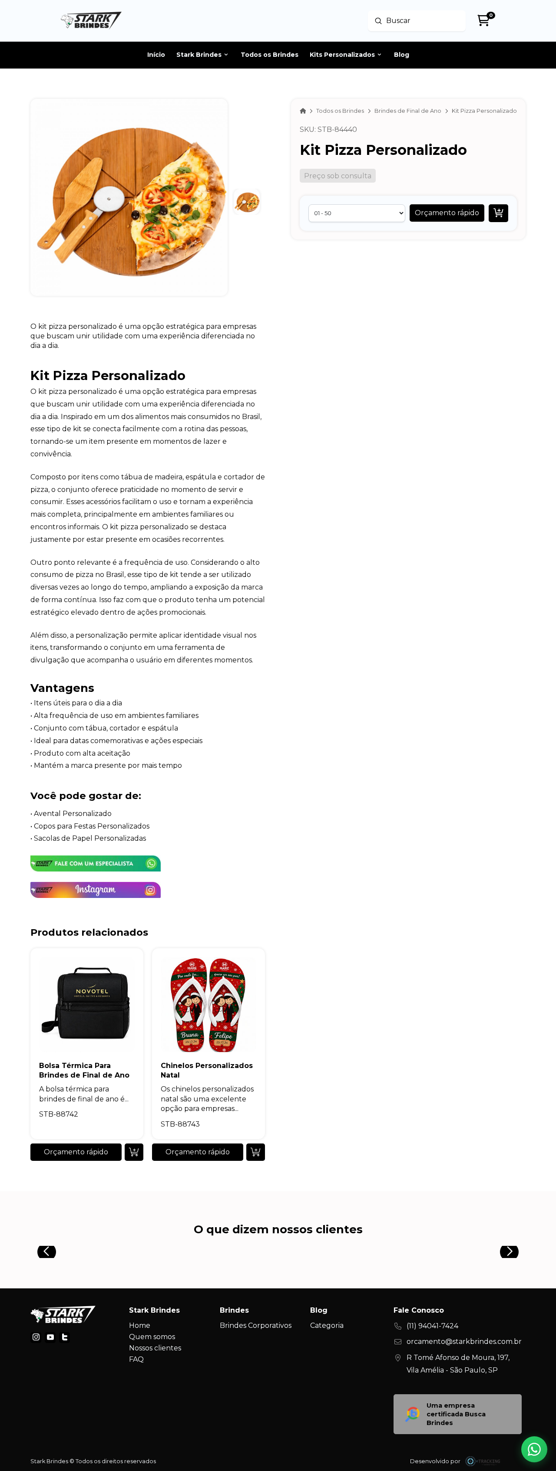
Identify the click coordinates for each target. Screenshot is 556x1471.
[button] (447, 213)
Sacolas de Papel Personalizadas (90, 838)
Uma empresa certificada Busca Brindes (456, 1414)
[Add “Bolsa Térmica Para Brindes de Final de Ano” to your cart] (134, 1152)
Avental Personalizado (73, 813)
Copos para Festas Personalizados (91, 826)
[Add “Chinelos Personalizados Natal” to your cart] (255, 1152)
